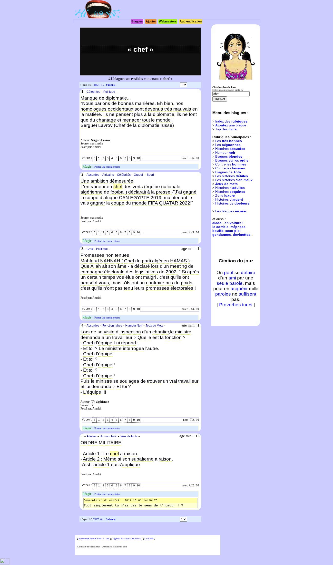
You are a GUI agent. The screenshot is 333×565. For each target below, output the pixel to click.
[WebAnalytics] (5, 563)
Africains (108, 174)
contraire (155, 282)
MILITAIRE (110, 442)
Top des (226, 129)
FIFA (153, 202)
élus (129, 277)
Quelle (144, 337)
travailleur (122, 337)
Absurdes (93, 174)
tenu (128, 288)
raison (130, 453)
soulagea (129, 381)
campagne (91, 271)
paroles (223, 294)
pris (169, 282)
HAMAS (178, 260)
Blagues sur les (231, 160)
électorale (114, 271)
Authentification (191, 21)
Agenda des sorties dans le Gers (93, 538)
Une (84, 181)
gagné (189, 192)
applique (131, 464)
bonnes (126, 103)
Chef (129, 260)
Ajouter (151, 21)
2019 (156, 197)
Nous (87, 103)
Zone (225, 195)
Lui (117, 342)
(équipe (152, 186)
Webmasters (168, 21)
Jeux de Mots (154, 325)
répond (128, 342)
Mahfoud (89, 260)
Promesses (92, 255)
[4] (101, 84)
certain (94, 277)
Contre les (230, 164)
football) (118, 192)
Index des (231, 121)
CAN (124, 197)
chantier (160, 331)
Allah (95, 266)
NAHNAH (110, 260)
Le (101, 348)
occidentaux (120, 109)
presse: (164, 192)
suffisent (247, 294)
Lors (85, 331)
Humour (225, 152)
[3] (97, 84)
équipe (105, 342)
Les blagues (231, 211)
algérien (160, 260)
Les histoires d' (234, 180)
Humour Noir (133, 325)
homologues (93, 109)
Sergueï (88, 125)
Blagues (137, 21)
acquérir (239, 288)
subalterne (142, 459)
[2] (94, 84)
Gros (90, 249)
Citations (149, 538)
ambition (99, 181)
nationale (170, 186)
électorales (181, 288)
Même (110, 459)
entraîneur (95, 186)
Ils (105, 114)
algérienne (91, 192)
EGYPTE (139, 197)
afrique (110, 197)
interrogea (133, 348)
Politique (109, 91)
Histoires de (232, 203)
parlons (102, 103)
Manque (89, 98)
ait (104, 266)
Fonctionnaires (112, 325)
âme (122, 266)
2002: (172, 271)
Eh (160, 103)
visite (109, 331)
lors (155, 266)
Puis (85, 381)
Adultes (92, 436)
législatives (146, 271)
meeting (178, 266)
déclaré (142, 266)
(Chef (119, 125)
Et (85, 348)
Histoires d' (230, 188)
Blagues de (228, 172)
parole (236, 283)
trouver (154, 381)
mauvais (182, 109)
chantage (106, 120)
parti (146, 260)
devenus (154, 109)
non (110, 255)
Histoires (230, 149)
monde (163, 120)
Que (84, 266)
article (99, 464)
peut (228, 272)
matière (93, 114)
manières (145, 103)
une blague (230, 125)
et (82, 386)
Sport (150, 174)
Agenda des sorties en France (127, 538)
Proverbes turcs (235, 304)
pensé (87, 282)
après (193, 271)
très (168, 109)
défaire (248, 272)
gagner (97, 202)
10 (138, 158)
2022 (184, 202)
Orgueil (139, 174)
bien (168, 103)
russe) (167, 125)
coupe (91, 197)
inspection (130, 331)
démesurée (121, 181)
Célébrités (93, 91)
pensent (124, 114)
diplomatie (116, 98)
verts (138, 186)
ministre (183, 331)
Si (184, 271)
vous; (104, 282)
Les (228, 141)
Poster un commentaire (107, 166)
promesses (157, 288)
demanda (90, 337)
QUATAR (168, 202)
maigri (149, 277)
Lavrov (105, 125)
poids (186, 282)
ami (232, 277)
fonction (173, 337)
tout (146, 120)
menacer (131, 120)
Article (89, 453)
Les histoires (231, 176)
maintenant (175, 197)
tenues (122, 255)
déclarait (137, 192)
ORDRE (89, 442)
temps (108, 277)
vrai (173, 381)
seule (222, 283)
